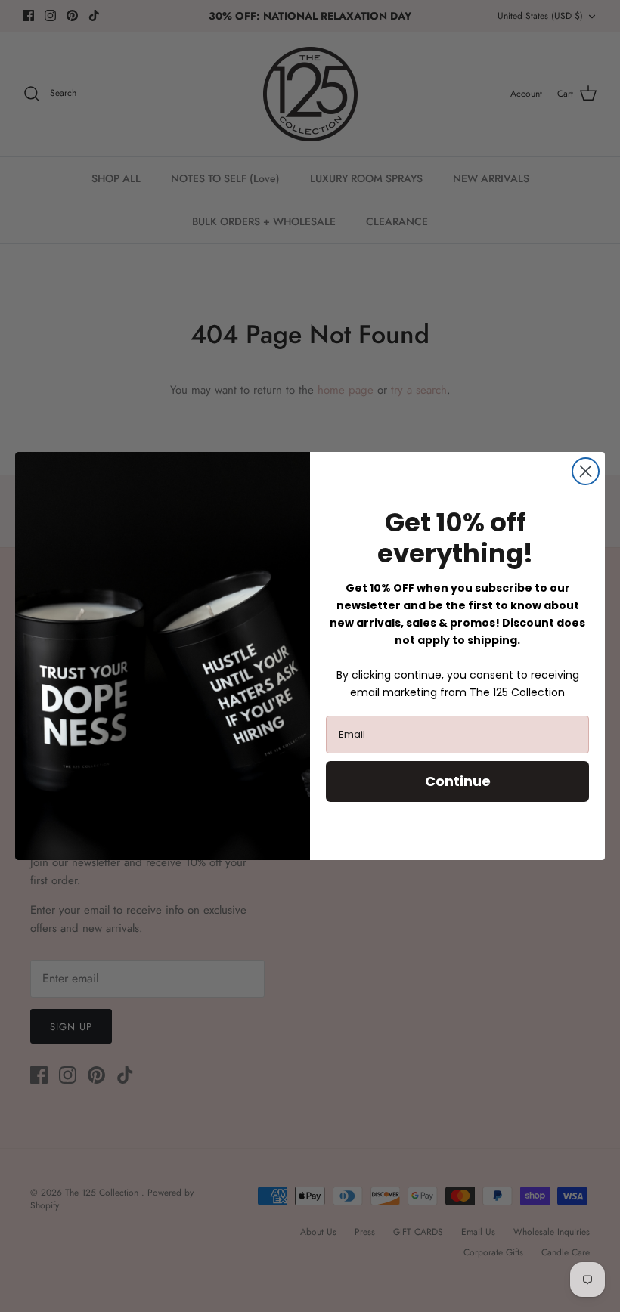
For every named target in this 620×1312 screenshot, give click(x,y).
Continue (458, 781)
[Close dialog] (585, 471)
